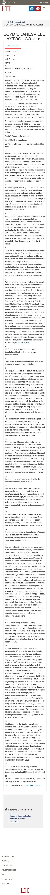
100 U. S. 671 (23, 342)
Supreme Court (13, 45)
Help (4, 874)
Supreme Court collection (20, 816)
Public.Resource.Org (32, 785)
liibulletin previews (17, 818)
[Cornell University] (4, 2)
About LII (6, 861)
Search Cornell (44, 2)
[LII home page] (25, 890)
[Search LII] (38, 8)
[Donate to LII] (32, 8)
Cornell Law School (11, 2)
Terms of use (8, 879)
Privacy (5, 884)
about (12, 813)
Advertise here (9, 870)
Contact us (7, 865)
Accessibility (8, 856)
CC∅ (7, 785)
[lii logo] (6, 8)
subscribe (14, 821)
